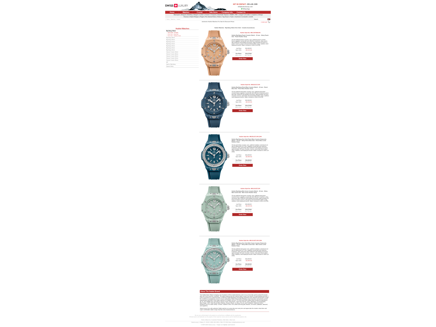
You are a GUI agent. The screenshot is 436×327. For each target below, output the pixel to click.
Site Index (226, 320)
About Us (208, 320)
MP (167, 62)
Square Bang (169, 66)
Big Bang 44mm (170, 48)
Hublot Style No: (250, 32)
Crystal (199, 12)
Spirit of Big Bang (171, 64)
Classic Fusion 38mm (172, 54)
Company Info (227, 12)
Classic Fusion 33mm (172, 52)
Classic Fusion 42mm (172, 58)
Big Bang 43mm (170, 46)
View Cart (232, 320)
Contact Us (241, 12)
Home (172, 12)
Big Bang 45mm (170, 50)
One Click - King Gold (173, 34)
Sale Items (213, 12)
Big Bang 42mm (170, 43)
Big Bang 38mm (170, 37)
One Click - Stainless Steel (174, 35)
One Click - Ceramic (173, 32)
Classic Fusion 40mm (172, 56)
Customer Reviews (217, 320)
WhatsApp (246, 9)
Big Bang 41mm (170, 41)
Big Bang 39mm (170, 39)
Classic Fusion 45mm (172, 60)
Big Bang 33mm (171, 30)
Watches (186, 12)
